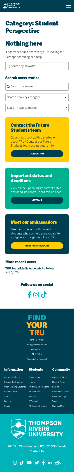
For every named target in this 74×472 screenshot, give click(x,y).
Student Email (35, 392)
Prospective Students (13, 382)
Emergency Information (37, 345)
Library (32, 382)
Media (7, 406)
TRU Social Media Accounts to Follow (29, 270)
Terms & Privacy (37, 340)
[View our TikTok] (44, 294)
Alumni (7, 396)
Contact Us (37, 153)
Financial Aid (34, 377)
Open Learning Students (15, 387)
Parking (55, 387)
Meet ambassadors (37, 245)
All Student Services (38, 406)
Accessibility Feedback (37, 359)
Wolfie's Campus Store (39, 387)
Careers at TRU (59, 377)
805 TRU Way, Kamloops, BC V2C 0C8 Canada (37, 446)
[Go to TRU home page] (12, 6)
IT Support (33, 401)
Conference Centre (60, 392)
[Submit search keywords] (8, 66)
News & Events (58, 382)
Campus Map (58, 406)
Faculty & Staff (10, 392)
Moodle (32, 396)
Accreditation (37, 349)
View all (37, 200)
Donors (7, 401)
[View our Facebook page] (29, 294)
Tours (54, 401)
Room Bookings (59, 396)
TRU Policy (37, 354)
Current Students (12, 377)
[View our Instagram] (36, 294)
